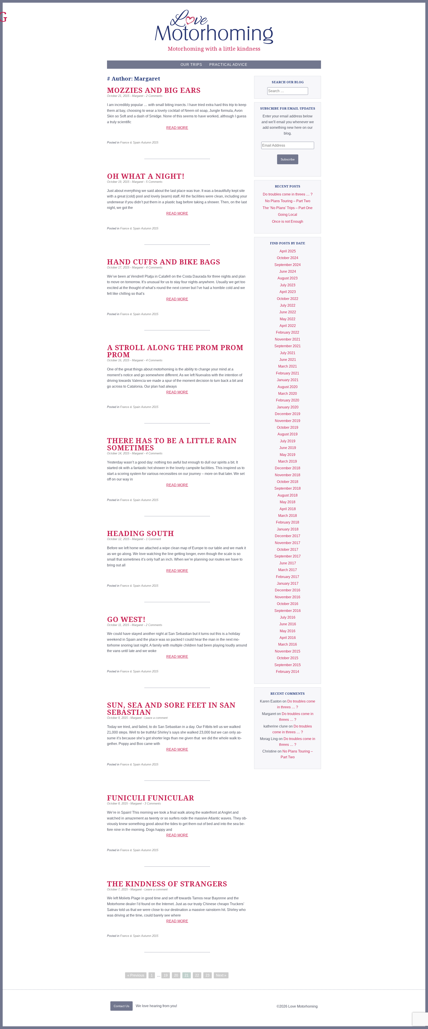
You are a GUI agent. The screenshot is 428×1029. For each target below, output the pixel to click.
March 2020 (287, 393)
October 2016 (287, 604)
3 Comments (152, 803)
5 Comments (154, 181)
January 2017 (287, 583)
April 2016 (288, 638)
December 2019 (287, 414)
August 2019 (288, 434)
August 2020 (288, 387)
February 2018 (287, 522)
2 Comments (154, 96)
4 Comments (154, 267)
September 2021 (287, 346)
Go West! (126, 619)
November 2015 (287, 651)
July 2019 (287, 441)
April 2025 (288, 251)
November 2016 (287, 597)
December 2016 (287, 590)
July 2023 (287, 285)
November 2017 (287, 543)
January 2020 (287, 407)
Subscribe (288, 159)
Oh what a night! (146, 176)
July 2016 (287, 617)
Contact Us (121, 1006)
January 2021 (287, 380)
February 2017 (287, 577)
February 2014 (287, 672)
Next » (221, 975)
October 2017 (287, 549)
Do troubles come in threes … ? (288, 194)
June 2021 (287, 360)
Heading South (140, 533)
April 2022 (288, 326)
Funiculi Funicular (150, 797)
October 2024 (287, 258)
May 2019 (287, 455)
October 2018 (287, 482)
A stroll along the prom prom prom (175, 351)
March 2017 (287, 570)
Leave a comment (156, 717)
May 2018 (287, 502)
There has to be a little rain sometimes (172, 444)
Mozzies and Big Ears (154, 90)
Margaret (137, 96)
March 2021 (287, 366)
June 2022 (287, 312)
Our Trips (191, 65)
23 (208, 975)
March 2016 (287, 644)
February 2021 (287, 373)
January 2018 (287, 529)
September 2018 (287, 488)
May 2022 (287, 319)
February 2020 (287, 400)
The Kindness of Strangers (167, 883)
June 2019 (287, 448)
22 (197, 975)
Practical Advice (228, 65)
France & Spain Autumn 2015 (139, 142)
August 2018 (288, 495)
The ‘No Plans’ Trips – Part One (288, 208)
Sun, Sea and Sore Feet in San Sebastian (171, 708)
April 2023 (288, 292)
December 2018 (287, 468)
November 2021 (287, 339)
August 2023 (288, 278)
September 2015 (287, 665)
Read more (177, 128)
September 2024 (287, 265)
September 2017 (287, 556)
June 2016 (287, 624)
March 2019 (287, 461)
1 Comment (153, 539)
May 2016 (287, 631)
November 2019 (287, 421)
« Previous (135, 975)
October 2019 (287, 427)
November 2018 (287, 475)
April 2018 (288, 509)
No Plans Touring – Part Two (287, 201)
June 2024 (287, 271)
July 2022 (287, 305)
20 (176, 975)
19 (166, 975)
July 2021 (287, 353)
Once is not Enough (287, 221)
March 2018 (287, 516)
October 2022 (287, 299)
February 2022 (287, 332)
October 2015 (287, 658)
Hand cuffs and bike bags (163, 261)
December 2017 (287, 536)
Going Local (287, 214)
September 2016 (287, 611)
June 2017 (287, 563)
